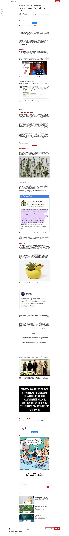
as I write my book (37, 254)
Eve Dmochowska (24, 13)
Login (48, 487)
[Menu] (61, 1)
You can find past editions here (36, 420)
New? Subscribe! (34, 432)
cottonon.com (33, 282)
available (27, 282)
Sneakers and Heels (22, 5)
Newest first (46, 482)
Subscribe (57, 1)
